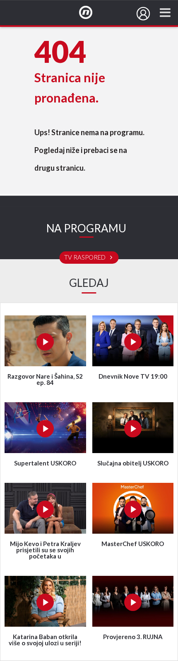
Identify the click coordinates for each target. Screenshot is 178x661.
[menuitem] (143, 13)
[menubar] (143, 13)
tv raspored (85, 257)
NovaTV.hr (91, 12)
